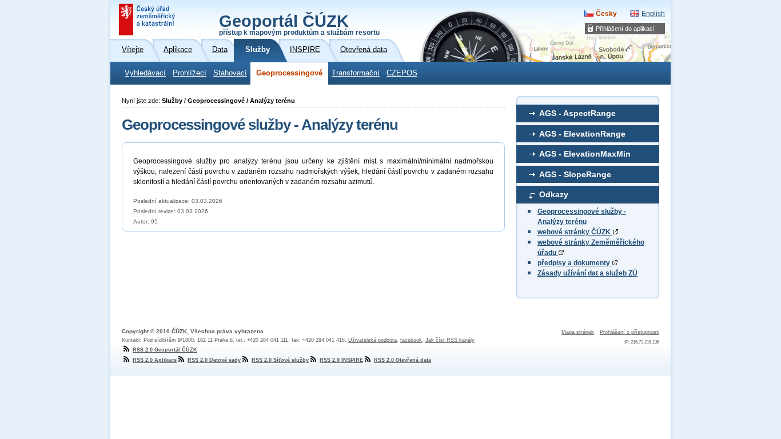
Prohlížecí (189, 73)
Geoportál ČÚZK (299, 24)
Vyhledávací (145, 73)
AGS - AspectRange (577, 113)
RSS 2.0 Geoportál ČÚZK (165, 350)
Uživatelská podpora (372, 340)
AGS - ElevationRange (582, 133)
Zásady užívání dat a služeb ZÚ (587, 273)
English (653, 14)
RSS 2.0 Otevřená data (402, 360)
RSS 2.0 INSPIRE (341, 360)
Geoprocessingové (289, 73)
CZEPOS (401, 73)
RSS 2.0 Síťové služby (280, 360)
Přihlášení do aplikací (625, 28)
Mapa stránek (577, 332)
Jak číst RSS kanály (450, 340)
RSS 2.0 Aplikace (155, 360)
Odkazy (553, 194)
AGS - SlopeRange (575, 174)
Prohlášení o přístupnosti (629, 332)
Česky (606, 14)
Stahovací (230, 73)
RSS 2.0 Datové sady (214, 360)
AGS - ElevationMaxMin (585, 153)
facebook (411, 340)
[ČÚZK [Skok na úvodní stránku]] (148, 19)
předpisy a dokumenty (574, 263)
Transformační (356, 73)
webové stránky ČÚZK (574, 232)
